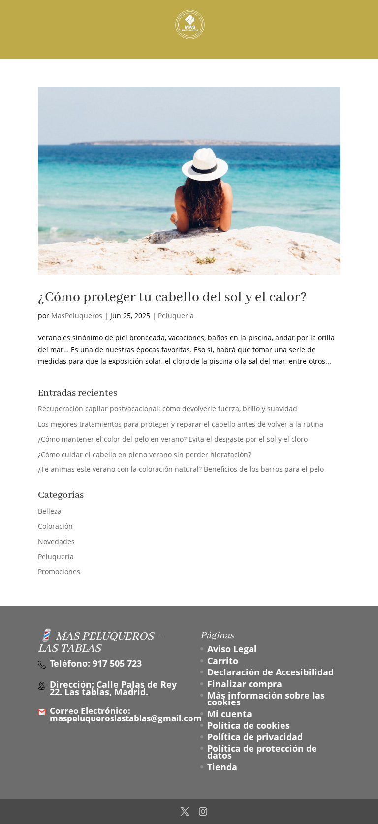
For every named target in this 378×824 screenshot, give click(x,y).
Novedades (56, 541)
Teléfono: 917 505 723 (96, 663)
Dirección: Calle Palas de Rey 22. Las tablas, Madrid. (113, 688)
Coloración (55, 526)
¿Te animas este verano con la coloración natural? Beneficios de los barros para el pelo (181, 469)
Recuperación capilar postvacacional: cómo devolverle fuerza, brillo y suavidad (167, 408)
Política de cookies (248, 725)
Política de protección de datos (262, 751)
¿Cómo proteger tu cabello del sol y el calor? (172, 297)
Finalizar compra (244, 684)
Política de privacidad (255, 737)
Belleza (50, 511)
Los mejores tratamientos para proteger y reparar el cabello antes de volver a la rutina (180, 423)
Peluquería (176, 315)
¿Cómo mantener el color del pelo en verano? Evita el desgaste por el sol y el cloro (173, 439)
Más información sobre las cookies (266, 698)
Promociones (59, 571)
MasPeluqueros (76, 315)
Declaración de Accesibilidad (270, 672)
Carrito (222, 661)
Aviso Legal (232, 649)
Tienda (222, 767)
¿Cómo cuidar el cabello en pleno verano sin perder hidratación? (144, 454)
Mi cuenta (229, 714)
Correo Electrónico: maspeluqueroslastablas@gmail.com (126, 714)
